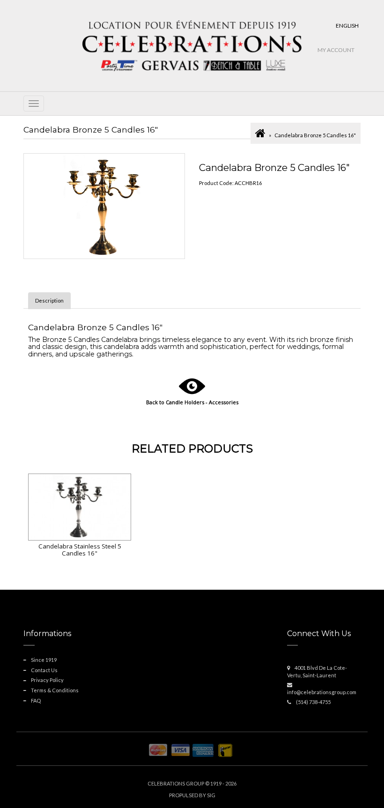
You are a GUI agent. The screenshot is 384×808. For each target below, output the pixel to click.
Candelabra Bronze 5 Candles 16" (315, 135)
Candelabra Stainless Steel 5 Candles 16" (79, 549)
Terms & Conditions (55, 690)
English (347, 25)
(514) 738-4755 (313, 702)
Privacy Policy (47, 680)
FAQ (36, 700)
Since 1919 (44, 660)
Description (49, 300)
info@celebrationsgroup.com (321, 692)
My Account (336, 49)
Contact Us (44, 670)
